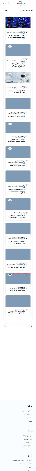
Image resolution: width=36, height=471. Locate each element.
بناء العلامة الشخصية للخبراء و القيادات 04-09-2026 (17, 242)
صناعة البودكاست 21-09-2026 (16, 313)
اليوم (18, 326)
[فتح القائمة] (33, 3)
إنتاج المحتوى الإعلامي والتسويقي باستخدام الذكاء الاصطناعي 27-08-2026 (17, 65)
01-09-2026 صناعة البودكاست (16, 116)
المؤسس (30, 418)
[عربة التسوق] (3, 3)
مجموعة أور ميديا (28, 414)
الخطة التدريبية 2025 (27, 446)
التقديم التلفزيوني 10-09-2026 (16, 267)
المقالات (30, 467)
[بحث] (8, 3)
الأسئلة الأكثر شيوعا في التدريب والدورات (22, 460)
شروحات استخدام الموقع (26, 464)
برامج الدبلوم (29, 442)
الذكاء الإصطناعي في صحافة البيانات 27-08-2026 (17, 92)
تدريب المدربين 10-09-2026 (17, 290)
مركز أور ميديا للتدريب (27, 411)
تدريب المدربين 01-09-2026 (17, 165)
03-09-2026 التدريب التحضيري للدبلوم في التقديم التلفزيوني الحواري (17, 191)
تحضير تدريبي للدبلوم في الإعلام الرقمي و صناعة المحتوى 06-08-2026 (16, 37)
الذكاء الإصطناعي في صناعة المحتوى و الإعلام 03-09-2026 (16, 216)
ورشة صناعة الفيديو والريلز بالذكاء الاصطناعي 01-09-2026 (16, 140)
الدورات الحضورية (28, 439)
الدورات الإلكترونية (27, 436)
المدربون (30, 421)
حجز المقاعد (22, 112)
